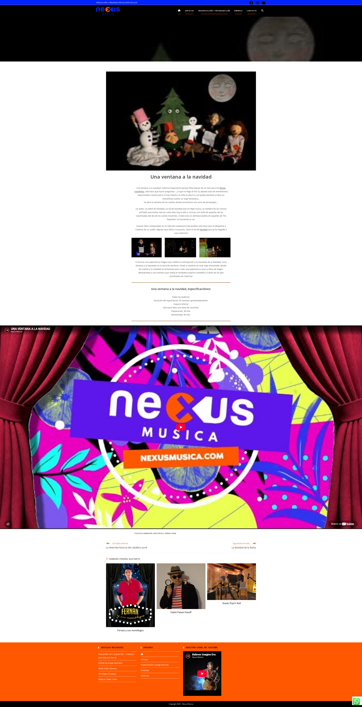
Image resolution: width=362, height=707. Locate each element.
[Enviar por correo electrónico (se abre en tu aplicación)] (263, 3)
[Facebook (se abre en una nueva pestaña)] (251, 3)
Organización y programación (155, 664)
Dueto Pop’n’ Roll (231, 603)
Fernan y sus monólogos (130, 630)
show (173, 533)
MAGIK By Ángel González (110, 663)
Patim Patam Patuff (181, 612)
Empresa (145, 670)
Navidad (204, 229)
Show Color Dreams (107, 668)
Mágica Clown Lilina (107, 679)
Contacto (145, 675)
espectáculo (158, 533)
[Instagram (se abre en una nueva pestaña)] (258, 3)
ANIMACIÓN (147, 533)
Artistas (144, 659)
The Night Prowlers (107, 674)
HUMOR (168, 533)
